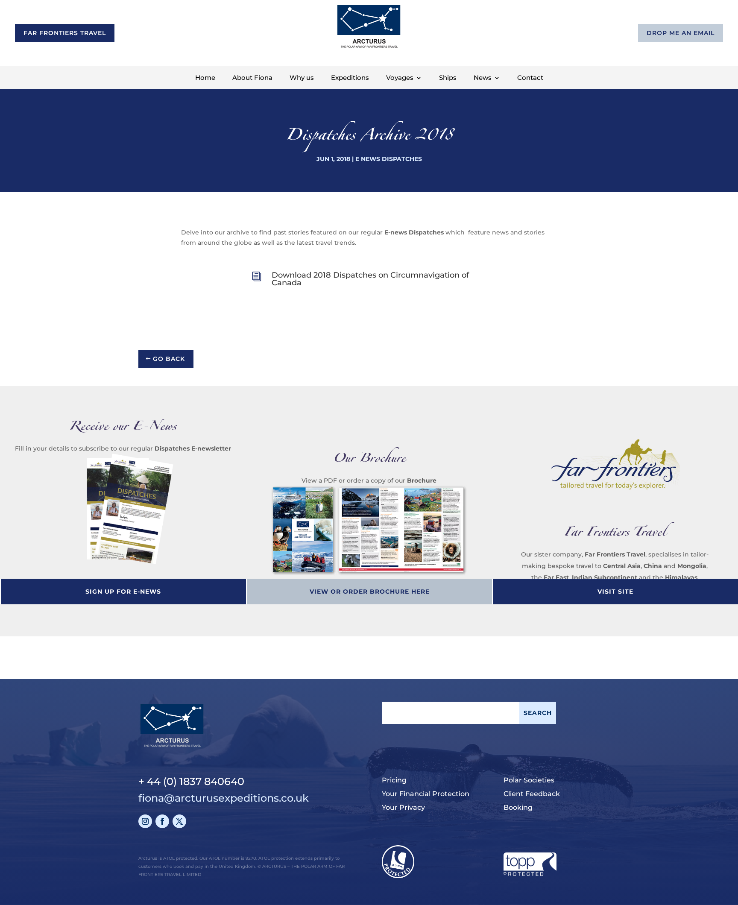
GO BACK (169, 359)
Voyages (399, 78)
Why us (302, 78)
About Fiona (252, 78)
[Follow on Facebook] (162, 821)
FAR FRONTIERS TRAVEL (64, 33)
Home (205, 78)
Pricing (394, 780)
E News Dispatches (388, 159)
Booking (518, 807)
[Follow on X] (179, 821)
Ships (448, 78)
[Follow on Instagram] (145, 821)
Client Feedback (532, 794)
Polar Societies (529, 780)
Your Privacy (403, 807)
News (483, 78)
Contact (530, 78)
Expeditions (350, 78)
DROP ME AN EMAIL (681, 33)
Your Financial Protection (425, 794)
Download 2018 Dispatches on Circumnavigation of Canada (370, 278)
